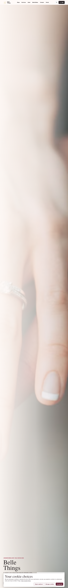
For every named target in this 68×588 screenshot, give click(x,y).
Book (29, 2)
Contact (42, 2)
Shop (18, 2)
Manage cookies (49, 584)
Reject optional (39, 584)
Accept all (59, 584)
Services (24, 2)
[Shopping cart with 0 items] (56, 2)
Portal (47, 2)
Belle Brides (35, 2)
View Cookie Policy (26, 580)
